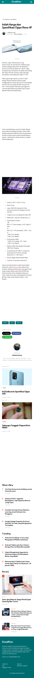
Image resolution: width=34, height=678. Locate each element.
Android (5, 322)
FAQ (3, 665)
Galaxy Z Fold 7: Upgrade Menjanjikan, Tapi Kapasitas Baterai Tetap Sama (17, 500)
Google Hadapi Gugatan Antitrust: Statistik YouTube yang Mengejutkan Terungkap (18, 523)
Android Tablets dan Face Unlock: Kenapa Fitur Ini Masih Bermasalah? (17, 546)
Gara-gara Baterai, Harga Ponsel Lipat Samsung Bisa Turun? (16, 600)
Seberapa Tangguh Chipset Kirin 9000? (16, 426)
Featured (13, 608)
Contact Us (5, 664)
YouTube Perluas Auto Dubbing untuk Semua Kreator (18, 490)
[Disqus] (17, 457)
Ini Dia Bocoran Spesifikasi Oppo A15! (16, 392)
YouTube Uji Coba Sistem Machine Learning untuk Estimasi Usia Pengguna (17, 512)
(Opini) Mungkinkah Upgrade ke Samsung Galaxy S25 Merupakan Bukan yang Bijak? (16, 554)
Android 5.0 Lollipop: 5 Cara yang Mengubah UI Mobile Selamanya (17, 539)
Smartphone (6, 19)
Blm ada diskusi (18, 34)
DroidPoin (16, 1)
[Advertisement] (17, 10)
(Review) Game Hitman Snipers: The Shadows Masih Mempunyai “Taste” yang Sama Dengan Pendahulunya (21, 613)
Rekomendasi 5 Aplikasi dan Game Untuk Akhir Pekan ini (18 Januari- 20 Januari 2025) (18, 563)
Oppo (12, 322)
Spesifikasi (13, 19)
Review (4, 596)
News (4, 387)
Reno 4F (19, 322)
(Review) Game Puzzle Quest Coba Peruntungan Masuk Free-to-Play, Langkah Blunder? (21, 627)
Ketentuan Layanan (22, 665)
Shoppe (16, 267)
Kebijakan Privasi (6, 667)
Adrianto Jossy (12, 32)
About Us (19, 664)
